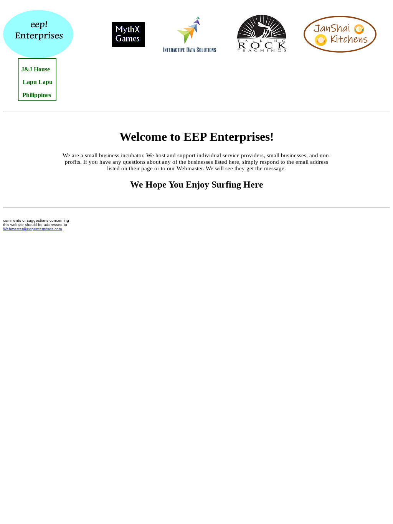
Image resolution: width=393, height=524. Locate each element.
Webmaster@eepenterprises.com (32, 229)
